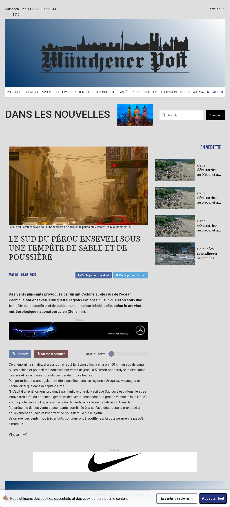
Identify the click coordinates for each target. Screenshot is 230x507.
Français (215, 8)
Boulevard (63, 92)
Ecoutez (21, 354)
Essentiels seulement (176, 498)
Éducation (169, 92)
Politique (14, 92)
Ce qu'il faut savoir (194, 92)
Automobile (83, 92)
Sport (46, 92)
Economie (31, 92)
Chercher (215, 115)
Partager (95, 275)
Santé (122, 92)
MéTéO (13, 274)
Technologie (105, 92)
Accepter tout (213, 498)
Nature (136, 92)
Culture (151, 92)
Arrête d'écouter (52, 354)
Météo (217, 92)
